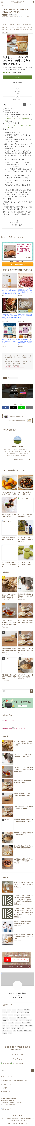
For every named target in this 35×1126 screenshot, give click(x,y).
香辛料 (10, 1033)
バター (27, 1015)
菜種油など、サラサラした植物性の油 (17, 119)
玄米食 (30, 1025)
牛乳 (26, 1025)
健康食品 (28, 1022)
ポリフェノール (13, 1020)
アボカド (13, 1012)
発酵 (4, 1028)
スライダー (16, 1015)
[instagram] (17, 997)
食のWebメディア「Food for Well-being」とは (15, 1080)
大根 (8, 1025)
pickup (4, 1009)
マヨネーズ (28, 1020)
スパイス (10, 1015)
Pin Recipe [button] (18, 82)
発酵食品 (13, 1028)
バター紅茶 (5, 1017)
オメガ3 (27, 1012)
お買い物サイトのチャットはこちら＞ (14, 367)
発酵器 (8, 1028)
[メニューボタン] (2, 2)
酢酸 (30, 1030)
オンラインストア (18, 1054)
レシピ (5, 14)
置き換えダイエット (7, 1030)
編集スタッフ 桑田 (17, 446)
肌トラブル (19, 1030)
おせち (9, 1009)
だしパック (19, 1009)
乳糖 (23, 1022)
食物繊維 (5, 1033)
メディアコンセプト (8, 1076)
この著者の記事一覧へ (17, 459)
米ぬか (18, 1028)
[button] (3, 72)
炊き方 (16, 1025)
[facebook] (13, 997)
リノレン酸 (11, 1022)
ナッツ (22, 1015)
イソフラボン (20, 1012)
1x (24, 105)
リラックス (17, 1022)
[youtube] (22, 997)
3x (31, 105)
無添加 (21, 1025)
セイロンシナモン (12, 14)
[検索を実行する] (31, 691)
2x (27, 105)
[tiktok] (19, 997)
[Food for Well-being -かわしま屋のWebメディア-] (17, 2)
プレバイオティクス (21, 1017)
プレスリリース (7, 1084)
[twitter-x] (15, 997)
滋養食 (11, 1025)
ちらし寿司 (26, 1009)
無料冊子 (5, 1088)
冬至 (4, 1025)
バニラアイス (12, 1017)
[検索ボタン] (33, 2)
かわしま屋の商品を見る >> (17, 264)
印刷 (18, 77)
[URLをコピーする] (29, 407)
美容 (14, 1030)
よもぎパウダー (6, 1012)
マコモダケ (21, 1020)
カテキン (5, 1015)
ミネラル (5, 1022)
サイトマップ (6, 1091)
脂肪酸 (25, 1030)
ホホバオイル (6, 1020)
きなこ (13, 1009)
